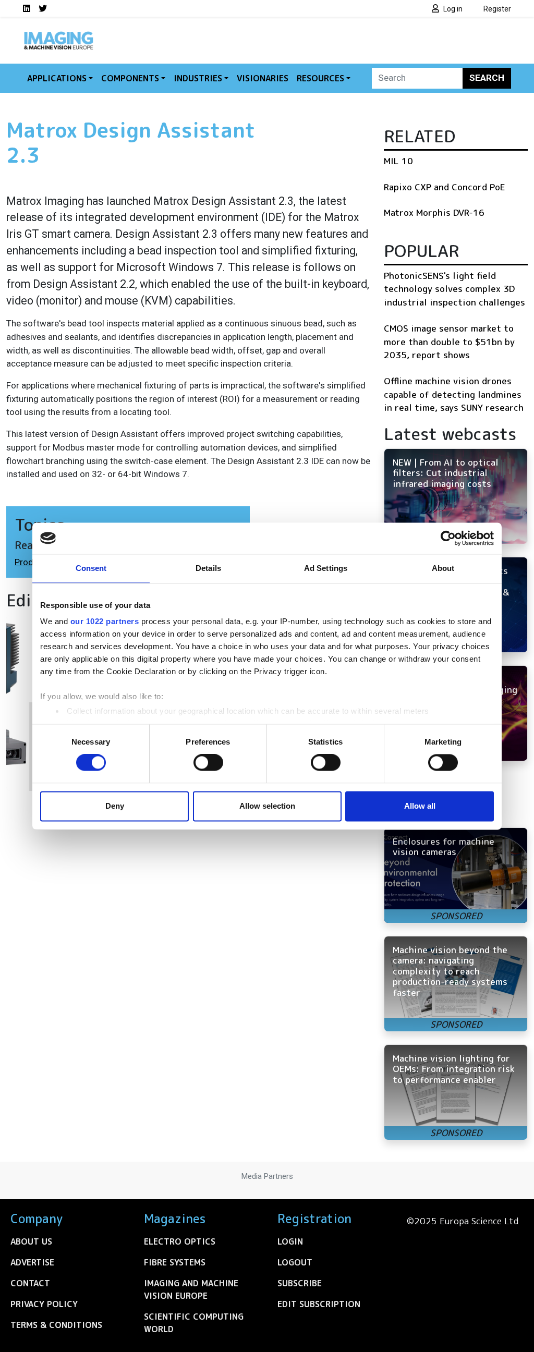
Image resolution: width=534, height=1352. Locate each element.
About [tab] (443, 568)
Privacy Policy (44, 1304)
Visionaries (262, 78)
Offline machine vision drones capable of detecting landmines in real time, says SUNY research (454, 394)
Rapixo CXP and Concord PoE (444, 187)
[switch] (208, 762)
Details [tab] (208, 568)
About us (31, 1241)
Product (30, 562)
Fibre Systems (174, 1262)
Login (290, 1241)
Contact (30, 1283)
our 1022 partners (104, 621)
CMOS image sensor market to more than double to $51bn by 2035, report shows (449, 341)
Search (486, 77)
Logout (294, 1262)
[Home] (58, 35)
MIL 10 (398, 161)
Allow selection (267, 805)
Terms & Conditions (56, 1325)
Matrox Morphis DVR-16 (434, 212)
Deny (114, 805)
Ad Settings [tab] (325, 568)
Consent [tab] (91, 568)
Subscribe (299, 1283)
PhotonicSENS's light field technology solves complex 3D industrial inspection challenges (454, 289)
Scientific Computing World (194, 1323)
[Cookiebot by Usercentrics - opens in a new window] (448, 538)
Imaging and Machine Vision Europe (191, 1289)
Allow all (419, 805)
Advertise (32, 1262)
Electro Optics (179, 1241)
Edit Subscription (318, 1304)
